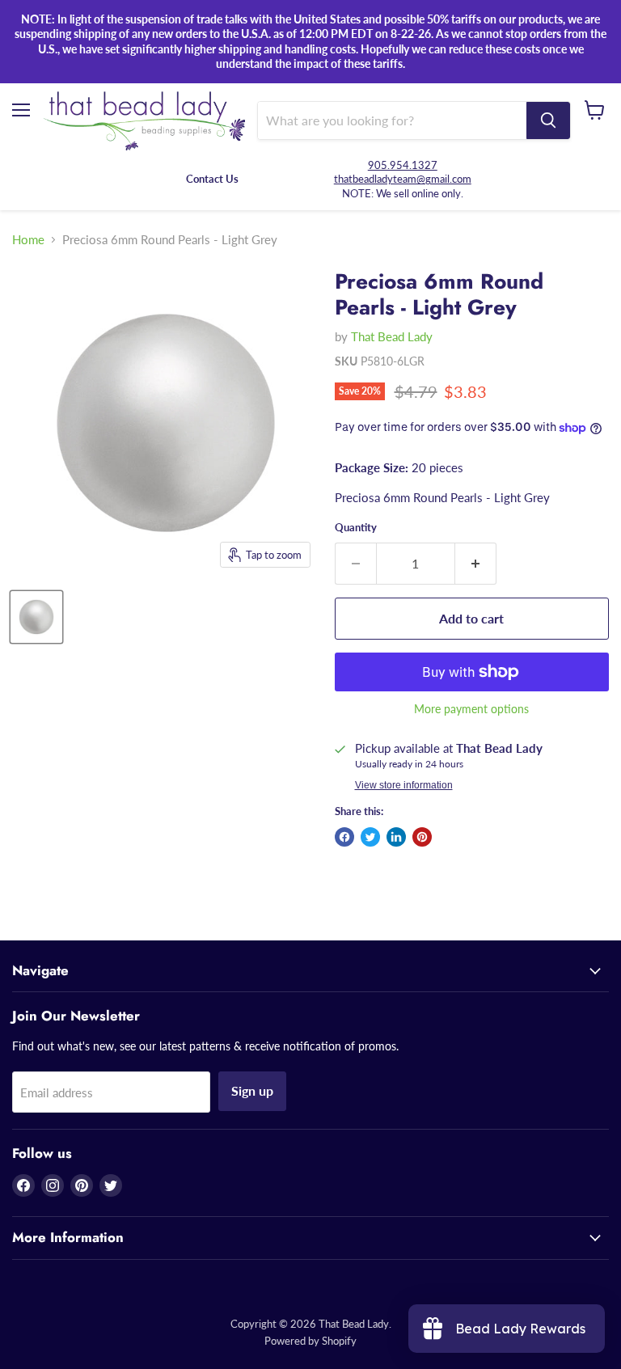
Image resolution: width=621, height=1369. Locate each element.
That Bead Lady (392, 336)
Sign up (252, 1090)
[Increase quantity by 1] (475, 564)
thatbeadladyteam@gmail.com (402, 178)
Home (28, 240)
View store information (404, 785)
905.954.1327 (402, 164)
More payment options (471, 709)
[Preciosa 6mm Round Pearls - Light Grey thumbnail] (36, 617)
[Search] (548, 120)
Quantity (356, 528)
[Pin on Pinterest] (422, 837)
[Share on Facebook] (344, 837)
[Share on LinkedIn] (396, 837)
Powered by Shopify (310, 1340)
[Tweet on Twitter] (370, 837)
